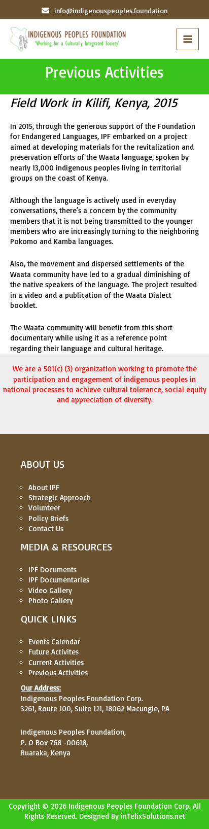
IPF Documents (52, 569)
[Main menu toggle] (188, 39)
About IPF (43, 487)
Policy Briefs (48, 518)
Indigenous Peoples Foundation (120, 806)
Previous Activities (58, 672)
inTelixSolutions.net (153, 816)
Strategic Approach (59, 497)
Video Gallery (50, 590)
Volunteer (44, 507)
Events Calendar (54, 641)
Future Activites (53, 652)
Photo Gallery (50, 600)
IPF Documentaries (58, 579)
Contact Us (45, 528)
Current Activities (56, 662)
